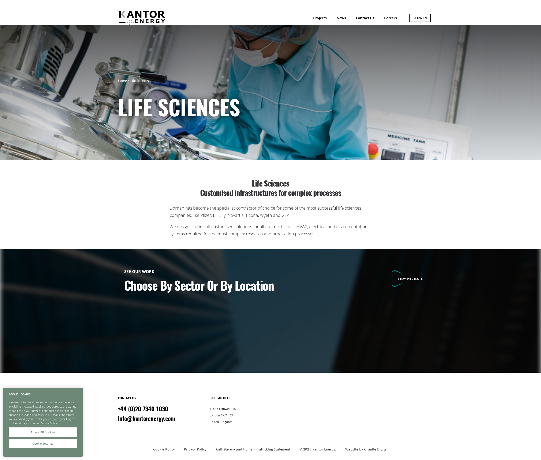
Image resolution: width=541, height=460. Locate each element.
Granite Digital (376, 449)
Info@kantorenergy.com (146, 419)
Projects (320, 18)
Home (122, 80)
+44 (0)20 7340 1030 (143, 409)
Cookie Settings (43, 443)
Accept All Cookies (43, 432)
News (341, 18)
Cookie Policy (164, 449)
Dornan (420, 18)
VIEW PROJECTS (410, 279)
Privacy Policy (195, 449)
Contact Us (365, 18)
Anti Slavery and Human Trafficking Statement (253, 449)
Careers (390, 18)
